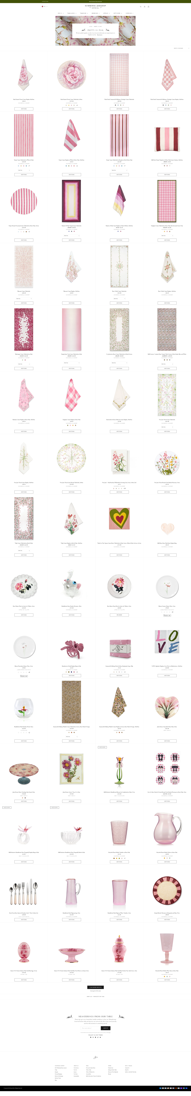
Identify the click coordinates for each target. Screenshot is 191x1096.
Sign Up (113, 558)
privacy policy (121, 562)
